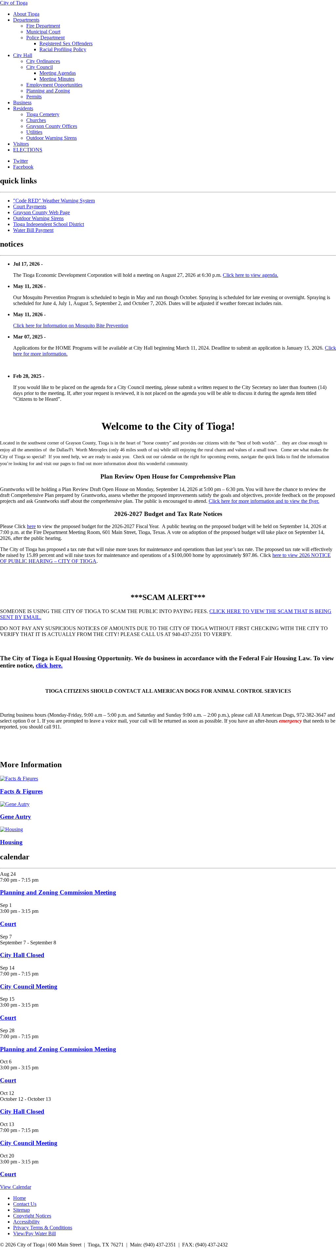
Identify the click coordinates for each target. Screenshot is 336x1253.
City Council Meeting (28, 986)
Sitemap (21, 1210)
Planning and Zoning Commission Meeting (58, 892)
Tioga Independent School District (48, 224)
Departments (26, 20)
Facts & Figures (21, 791)
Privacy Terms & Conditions (42, 1227)
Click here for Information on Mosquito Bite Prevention (70, 325)
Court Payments (29, 206)
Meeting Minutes (56, 79)
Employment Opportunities (54, 85)
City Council (39, 67)
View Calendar (15, 1187)
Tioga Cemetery (42, 114)
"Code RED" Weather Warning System (54, 200)
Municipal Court (43, 31)
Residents (23, 108)
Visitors (21, 144)
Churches (36, 120)
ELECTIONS (27, 150)
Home (19, 1198)
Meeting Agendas (57, 73)
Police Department (45, 37)
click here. (49, 665)
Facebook (23, 167)
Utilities (34, 132)
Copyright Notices (32, 1216)
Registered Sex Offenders (66, 43)
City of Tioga (14, 3)
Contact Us (24, 1204)
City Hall (22, 55)
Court (8, 923)
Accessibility (26, 1221)
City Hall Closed (22, 955)
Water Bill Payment (33, 230)
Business (22, 102)
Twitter (20, 161)
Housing (11, 842)
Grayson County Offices (51, 126)
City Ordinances (43, 61)
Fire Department (43, 26)
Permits (34, 96)
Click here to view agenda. (250, 275)
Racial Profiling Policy (62, 49)
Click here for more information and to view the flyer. (264, 501)
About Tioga (26, 14)
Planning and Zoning (48, 90)
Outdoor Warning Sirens (51, 138)
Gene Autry (15, 816)
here (31, 526)
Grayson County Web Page (41, 212)
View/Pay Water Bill (34, 1233)
